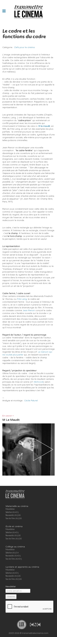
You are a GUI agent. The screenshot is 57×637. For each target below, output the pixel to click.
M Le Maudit (11, 420)
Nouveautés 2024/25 (13, 556)
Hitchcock (38, 382)
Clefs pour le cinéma (24, 47)
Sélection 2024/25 (12, 512)
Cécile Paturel (31, 400)
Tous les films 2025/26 (14, 518)
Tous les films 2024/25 (14, 559)
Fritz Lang (22, 299)
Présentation (10, 509)
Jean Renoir (29, 310)
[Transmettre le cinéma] (28, 11)
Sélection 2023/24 (12, 553)
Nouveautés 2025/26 (13, 515)
